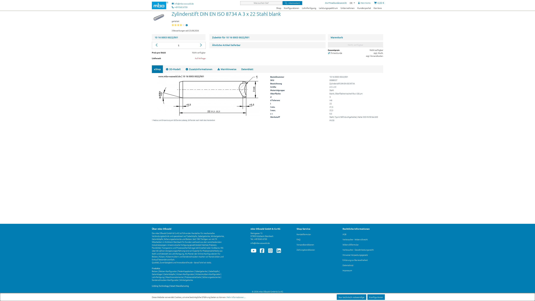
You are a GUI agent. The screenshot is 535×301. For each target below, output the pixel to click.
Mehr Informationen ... (236, 297)
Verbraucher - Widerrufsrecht (355, 239)
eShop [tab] (157, 69)
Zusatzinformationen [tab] (200, 69)
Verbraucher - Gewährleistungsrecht (358, 249)
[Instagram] (270, 250)
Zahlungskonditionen (306, 249)
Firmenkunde (336, 53)
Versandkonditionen (305, 244)
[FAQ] (186, 25)
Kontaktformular (304, 234)
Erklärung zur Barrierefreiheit (355, 260)
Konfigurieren (376, 297)
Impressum (347, 270)
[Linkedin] (279, 250)
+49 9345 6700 (181, 7)
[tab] (173, 69)
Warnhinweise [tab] (228, 69)
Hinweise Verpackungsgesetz (355, 254)
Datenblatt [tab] (247, 69)
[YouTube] (254, 250)
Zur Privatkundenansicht (336, 3)
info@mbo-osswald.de (260, 243)
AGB (344, 234)
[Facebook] (262, 250)
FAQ (298, 239)
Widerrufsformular (351, 244)
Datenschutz (348, 265)
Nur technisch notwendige (351, 297)
